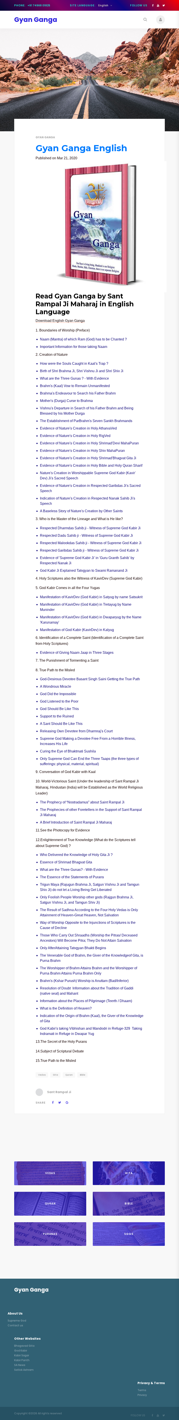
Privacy (142, 1395)
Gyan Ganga (45, 137)
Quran (69, 1074)
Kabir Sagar (21, 1355)
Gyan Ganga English (81, 148)
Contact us (15, 1325)
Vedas (42, 1074)
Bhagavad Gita (24, 1346)
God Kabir (20, 1350)
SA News (19, 1365)
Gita (55, 1074)
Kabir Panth (21, 1360)
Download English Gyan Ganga (60, 321)
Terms (142, 1390)
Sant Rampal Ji (59, 1092)
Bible (82, 1074)
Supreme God (17, 1320)
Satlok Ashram (24, 1370)
